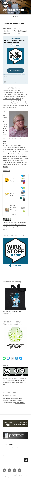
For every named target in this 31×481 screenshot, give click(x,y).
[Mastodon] (24, 191)
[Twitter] (21, 176)
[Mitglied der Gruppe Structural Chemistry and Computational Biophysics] (21, 196)
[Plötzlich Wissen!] (21, 181)
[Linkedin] (24, 196)
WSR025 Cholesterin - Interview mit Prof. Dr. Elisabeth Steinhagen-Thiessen (14, 31)
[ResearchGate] (21, 193)
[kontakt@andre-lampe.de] (24, 176)
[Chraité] (24, 208)
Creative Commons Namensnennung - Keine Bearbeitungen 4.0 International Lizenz (14, 227)
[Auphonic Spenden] (24, 200)
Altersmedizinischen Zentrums (12, 99)
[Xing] (20, 198)
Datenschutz (14, 448)
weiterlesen (6, 171)
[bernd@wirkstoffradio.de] (24, 198)
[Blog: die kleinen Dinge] (24, 179)
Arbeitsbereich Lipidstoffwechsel (13, 94)
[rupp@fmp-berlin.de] (24, 193)
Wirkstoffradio (14, 10)
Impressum (6, 448)
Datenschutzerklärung (9, 475)
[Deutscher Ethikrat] (21, 208)
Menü (16, 16)
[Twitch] (24, 181)
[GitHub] (21, 191)
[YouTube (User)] (24, 183)
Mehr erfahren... (20, 403)
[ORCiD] (21, 179)
